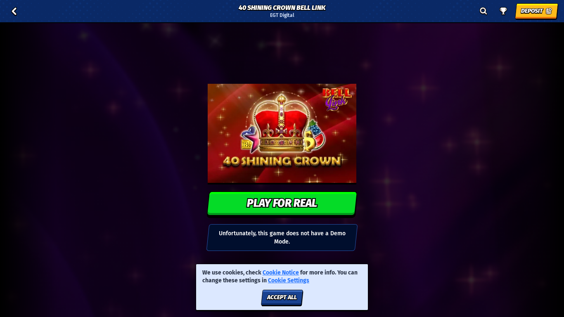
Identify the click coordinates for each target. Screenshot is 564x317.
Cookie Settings (288, 280)
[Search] (483, 11)
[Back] (14, 11)
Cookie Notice (281, 272)
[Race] (503, 11)
